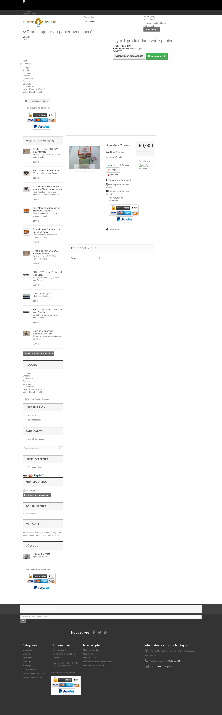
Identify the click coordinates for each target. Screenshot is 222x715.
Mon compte (91, 645)
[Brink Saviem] (51, 22)
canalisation (42, 532)
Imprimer (114, 229)
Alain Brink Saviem (36, 439)
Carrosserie (28, 78)
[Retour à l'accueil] (26, 101)
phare (25, 535)
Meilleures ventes (40, 141)
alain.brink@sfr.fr (164, 666)
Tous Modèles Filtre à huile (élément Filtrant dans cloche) (47, 188)
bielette (50, 535)
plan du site (25, 63)
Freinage (26, 81)
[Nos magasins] (43, 490)
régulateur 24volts (41, 554)
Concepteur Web (35, 467)
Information (36, 407)
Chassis (26, 76)
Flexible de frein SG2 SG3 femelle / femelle (45, 252)
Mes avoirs (88, 654)
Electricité (27, 73)
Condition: (111, 152)
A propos (32, 415)
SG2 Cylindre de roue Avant (46, 170)
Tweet (112, 165)
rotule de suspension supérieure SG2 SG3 (43, 332)
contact (23, 61)
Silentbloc (32, 532)
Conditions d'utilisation (64, 654)
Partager (125, 165)
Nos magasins (34, 420)
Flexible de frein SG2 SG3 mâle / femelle (45, 150)
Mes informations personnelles (97, 662)
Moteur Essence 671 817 (34, 89)
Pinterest (113, 175)
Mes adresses (89, 658)
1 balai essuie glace (42, 293)
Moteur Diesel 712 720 (32, 92)
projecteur (57, 532)
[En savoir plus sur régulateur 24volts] (26, 556)
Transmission (28, 86)
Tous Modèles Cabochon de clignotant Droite (46, 230)
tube (50, 532)
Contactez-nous (29, 14)
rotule (25, 532)
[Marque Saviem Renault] (37, 399)
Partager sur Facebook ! (119, 180)
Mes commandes (91, 650)
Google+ (113, 170)
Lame (56, 535)
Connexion (27, 11)
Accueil (26, 70)
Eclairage (27, 84)
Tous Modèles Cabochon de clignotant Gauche (46, 209)
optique (31, 535)
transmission (41, 535)
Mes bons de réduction (94, 666)
